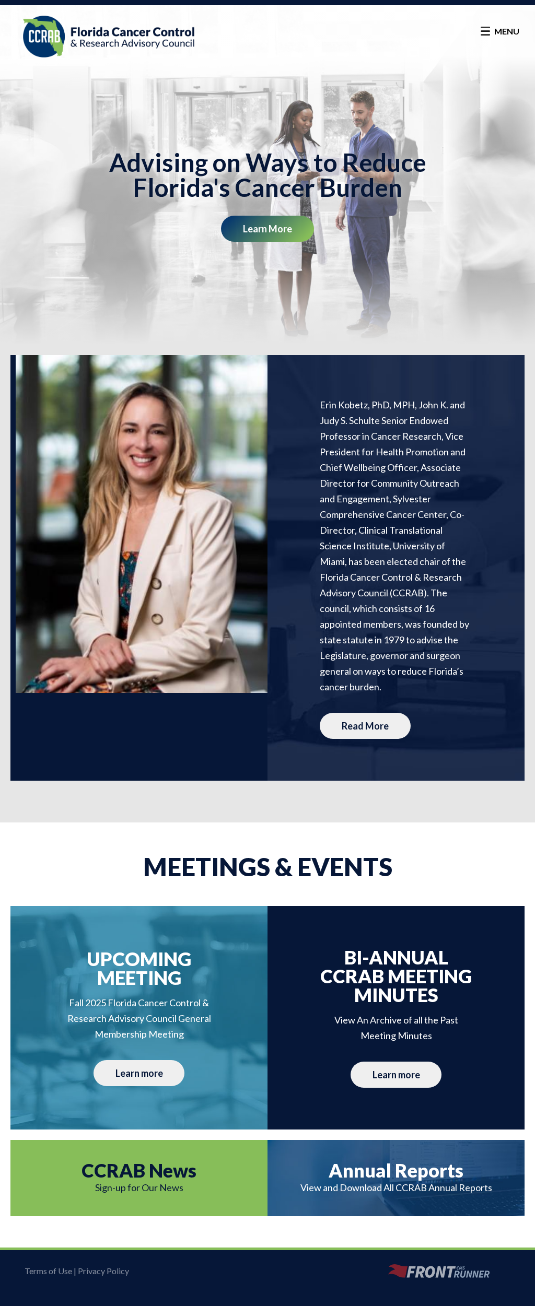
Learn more (267, 228)
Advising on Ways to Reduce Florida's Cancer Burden (267, 174)
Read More (365, 726)
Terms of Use (48, 1271)
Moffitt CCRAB (109, 36)
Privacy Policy (103, 1271)
